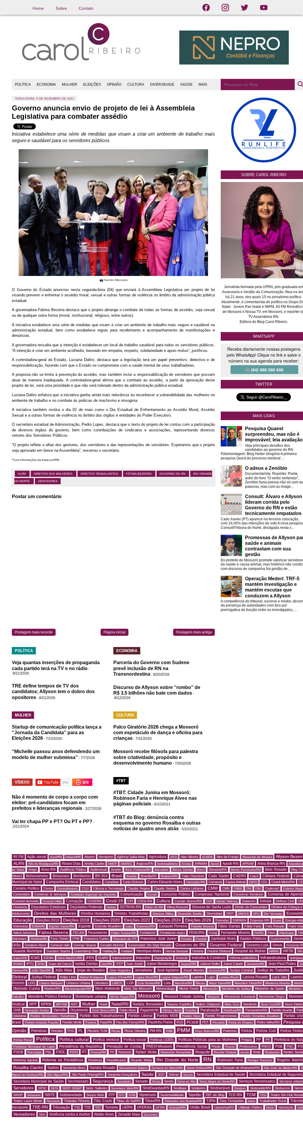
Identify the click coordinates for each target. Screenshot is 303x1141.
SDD (161, 1074)
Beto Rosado (276, 869)
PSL (48, 1052)
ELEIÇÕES (92, 84)
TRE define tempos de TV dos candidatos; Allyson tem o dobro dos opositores (53, 691)
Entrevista (20, 926)
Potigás (246, 1039)
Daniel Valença (227, 901)
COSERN (94, 901)
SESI (54, 1088)
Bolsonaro (61, 876)
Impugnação (163, 958)
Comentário (21, 894)
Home (38, 8)
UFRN (160, 1107)
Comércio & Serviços (50, 894)
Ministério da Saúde (269, 988)
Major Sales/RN (220, 983)
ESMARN (38, 926)
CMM (213, 888)
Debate (266, 901)
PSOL (60, 1052)
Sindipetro (198, 1088)
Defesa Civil (285, 901)
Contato (86, 8)
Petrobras (39, 1031)
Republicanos (116, 1060)
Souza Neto (95, 1095)
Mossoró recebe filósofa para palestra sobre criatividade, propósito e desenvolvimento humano (155, 757)
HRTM (288, 951)
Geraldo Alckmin (112, 945)
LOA (130, 983)
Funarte (186, 938)
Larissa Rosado (255, 977)
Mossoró (149, 996)
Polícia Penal (22, 1039)
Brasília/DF (149, 876)
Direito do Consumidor (251, 907)
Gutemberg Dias (86, 951)
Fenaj (213, 932)
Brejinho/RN (169, 876)
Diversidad (214, 913)
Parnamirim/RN (256, 1010)
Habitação (109, 951)
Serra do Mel (187, 1081)
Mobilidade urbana (90, 996)
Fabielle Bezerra (202, 926)
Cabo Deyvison (193, 876)
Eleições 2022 (137, 920)
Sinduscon (282, 1088)
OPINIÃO (114, 84)
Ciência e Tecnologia (108, 888)
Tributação (61, 1107)
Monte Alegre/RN (122, 996)
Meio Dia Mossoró (138, 988)
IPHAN (17, 964)
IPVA (41, 964)
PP (258, 1040)
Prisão (216, 1046)
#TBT (121, 780)
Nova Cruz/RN (271, 1004)
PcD (180, 1022)
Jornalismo (143, 970)
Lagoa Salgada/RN (175, 977)
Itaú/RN (106, 964)
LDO (31, 983)
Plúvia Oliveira (134, 1031)
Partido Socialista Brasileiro (260, 1016)
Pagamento (149, 1010)
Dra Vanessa (273, 913)
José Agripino (168, 970)
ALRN (22, 473)
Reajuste (202, 1052)
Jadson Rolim (210, 964)
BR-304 (101, 876)
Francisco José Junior (159, 939)
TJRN (210, 1101)
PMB (169, 1031)
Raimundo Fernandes (176, 1052)
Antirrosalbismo (167, 863)
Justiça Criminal (241, 970)
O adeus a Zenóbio (266, 468)
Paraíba (190, 1010)
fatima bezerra (23, 932)
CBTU (253, 882)
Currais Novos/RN (188, 901)
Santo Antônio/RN (199, 1068)
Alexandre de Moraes (257, 857)
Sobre (61, 8)
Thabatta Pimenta (77, 1101)
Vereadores (24, 1114)
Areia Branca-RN (271, 864)
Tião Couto (103, 1101)
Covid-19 (114, 900)
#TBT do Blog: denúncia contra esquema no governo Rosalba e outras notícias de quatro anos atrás (157, 823)
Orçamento (79, 1010)
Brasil (117, 875)
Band (200, 869)
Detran (111, 907)
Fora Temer (59, 938)
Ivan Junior (135, 964)
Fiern (271, 932)
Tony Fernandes (232, 1101)
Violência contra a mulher (69, 1114)
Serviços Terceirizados (257, 1081)
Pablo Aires (128, 1010)
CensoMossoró (67, 888)
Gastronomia (280, 938)
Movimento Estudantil (239, 996)
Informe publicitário (243, 958)
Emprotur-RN (259, 920)
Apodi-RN (230, 864)
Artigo (32, 869)
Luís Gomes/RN (149, 983)
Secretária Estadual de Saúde (220, 1074)
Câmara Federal (275, 876)
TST (98, 1107)
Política (45, 1039)
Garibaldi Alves (223, 939)
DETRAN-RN (130, 907)
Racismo (124, 1052)
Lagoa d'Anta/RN (120, 977)
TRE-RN (40, 1107)
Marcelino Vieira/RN (248, 983)
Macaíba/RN (183, 983)
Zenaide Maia (129, 1114)
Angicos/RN (144, 863)
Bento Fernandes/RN (246, 869)
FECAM (78, 932)
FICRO (259, 932)
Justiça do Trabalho (273, 970)
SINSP (18, 1095)
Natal (103, 1004)
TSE (87, 1107)
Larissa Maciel (229, 977)
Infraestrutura (273, 957)
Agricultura (157, 857)
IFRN (90, 958)
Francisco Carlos (96, 938)
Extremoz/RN (145, 926)
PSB (278, 1046)
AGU (173, 857)
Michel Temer (189, 988)
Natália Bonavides (148, 1004)
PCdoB (192, 1022)
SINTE (50, 1095)
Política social (134, 1040)
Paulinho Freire (160, 1022)
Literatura (101, 983)
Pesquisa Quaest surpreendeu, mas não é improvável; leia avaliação (274, 434)
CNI (248, 888)
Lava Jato (279, 977)
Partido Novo (191, 1016)
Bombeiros (82, 876)
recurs (245, 1052)
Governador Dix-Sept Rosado (150, 945)
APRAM (248, 863)
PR (267, 1039)
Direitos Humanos (95, 913)
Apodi (215, 863)
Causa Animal (235, 882)
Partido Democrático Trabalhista (52, 1016)
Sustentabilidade (172, 1095)
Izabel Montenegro (162, 964)
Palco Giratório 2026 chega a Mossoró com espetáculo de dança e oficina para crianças (157, 732)
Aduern (89, 857)
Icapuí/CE (20, 958)
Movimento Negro (272, 996)
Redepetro (272, 1052)
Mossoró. (214, 996)
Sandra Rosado (102, 1068)
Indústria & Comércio (208, 958)
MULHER (69, 84)
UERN (127, 1107)
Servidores (48, 481)
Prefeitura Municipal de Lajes (34, 1046)
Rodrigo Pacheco (260, 1060)
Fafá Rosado (274, 926)
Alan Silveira (189, 857)
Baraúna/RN (218, 869)
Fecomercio (97, 933)
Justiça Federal (43, 977)
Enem (277, 920)
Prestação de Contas (124, 1046)
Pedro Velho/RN (268, 1022)
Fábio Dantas (229, 926)
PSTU (74, 1052)
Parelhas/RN (232, 1010)
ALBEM (207, 857)
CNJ (258, 888)
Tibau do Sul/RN (128, 1101)
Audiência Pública (73, 869)
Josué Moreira (193, 970)
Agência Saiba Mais (131, 857)
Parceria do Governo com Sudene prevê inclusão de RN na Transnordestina (151, 668)
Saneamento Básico (133, 1068)
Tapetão (194, 1095)
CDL (264, 882)
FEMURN (196, 933)
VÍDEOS (22, 782)
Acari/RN (56, 857)
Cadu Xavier (218, 876)
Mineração (210, 988)
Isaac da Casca (60, 964)
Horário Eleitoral (219, 951)
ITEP (119, 964)
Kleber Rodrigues (92, 977)
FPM (75, 938)
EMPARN (239, 920)
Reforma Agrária (25, 1060)
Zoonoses (150, 1114)
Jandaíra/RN (255, 964)
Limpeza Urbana (78, 983)
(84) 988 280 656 (267, 370)
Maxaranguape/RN (78, 988)
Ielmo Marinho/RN (70, 958)
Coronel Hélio (52, 901)
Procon (230, 1046)
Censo (48, 888)
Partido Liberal (140, 1016)
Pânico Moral (172, 1010)
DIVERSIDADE (162, 84)
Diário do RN (154, 907)
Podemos (230, 1031)
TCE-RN (235, 1095)
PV (112, 1052)
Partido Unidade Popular (42, 1022)
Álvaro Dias (71, 864)
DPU (256, 913)
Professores (248, 1046)
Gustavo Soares (58, 951)
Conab (152, 894)
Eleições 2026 (198, 920)
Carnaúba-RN (195, 882)
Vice (42, 1114)
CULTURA (135, 84)
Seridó (168, 1081)
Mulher (88, 1004)
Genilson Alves (35, 945)
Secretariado (78, 1081)
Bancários (161, 869)
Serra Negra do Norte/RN (217, 1081)
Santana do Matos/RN (167, 1068)
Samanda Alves (74, 1068)
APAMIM (201, 863)
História (197, 951)
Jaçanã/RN (188, 964)
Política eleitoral (106, 1040)
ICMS (35, 958)
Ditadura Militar (163, 913)
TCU (263, 1095)
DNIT (230, 913)
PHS (70, 1031)
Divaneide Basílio (190, 913)
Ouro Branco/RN (103, 1010)
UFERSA (144, 1107)
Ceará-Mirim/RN (283, 882)
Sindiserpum (220, 1088)
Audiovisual (98, 869)
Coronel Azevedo (25, 901)
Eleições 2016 (47, 920)
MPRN (46, 1004)
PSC (290, 1046)
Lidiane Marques (50, 983)
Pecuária (218, 1022)
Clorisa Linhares (192, 888)
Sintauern (34, 1095)
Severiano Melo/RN (124, 1088)
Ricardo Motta (141, 1060)
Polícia (246, 1031)
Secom (188, 1074)
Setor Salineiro (96, 1088)
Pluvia (116, 1031)
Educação (22, 920)
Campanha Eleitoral (62, 882)
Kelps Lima (68, 977)
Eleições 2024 (167, 920)
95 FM (18, 857)
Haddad (126, 951)
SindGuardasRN (156, 1088)
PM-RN (156, 1031)
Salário (53, 1068)
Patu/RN (106, 1022)
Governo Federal (226, 944)
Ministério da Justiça (236, 988)
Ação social (36, 857)
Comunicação (131, 894)
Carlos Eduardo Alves (164, 882)
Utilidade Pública (250, 1107)
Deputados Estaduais (48, 907)
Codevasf (272, 888)
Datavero (248, 901)
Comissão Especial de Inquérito (93, 894)
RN (207, 1059)
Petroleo (57, 1031)
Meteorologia (165, 988)
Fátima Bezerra (139, 473)
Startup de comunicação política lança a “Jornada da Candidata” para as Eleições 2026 (56, 732)
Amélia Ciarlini (94, 863)
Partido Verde (72, 1022)
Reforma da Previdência (62, 1060)
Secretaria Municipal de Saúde (38, 1081)
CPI (130, 901)
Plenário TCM (97, 1031)
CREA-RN (144, 901)
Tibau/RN (152, 1101)
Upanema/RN (224, 1107)
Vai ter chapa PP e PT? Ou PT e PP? (52, 821)
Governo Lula (257, 945)
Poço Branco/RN (207, 1031)
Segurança (103, 1081)
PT (84, 1052)
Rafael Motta (146, 1052)
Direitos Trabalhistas (99, 473)
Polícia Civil (266, 1031)
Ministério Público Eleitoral (50, 996)
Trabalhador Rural (273, 1101)
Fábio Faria (252, 926)
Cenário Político (26, 888)
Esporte (84, 926)
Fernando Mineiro (235, 933)
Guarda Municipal (27, 951)
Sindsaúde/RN (260, 1088)
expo (129, 926)
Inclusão (182, 958)
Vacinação (285, 1107)
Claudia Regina (138, 888)
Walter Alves (104, 1114)
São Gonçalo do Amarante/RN (238, 1068)
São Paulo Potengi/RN (88, 1074)
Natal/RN (120, 1004)
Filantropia (287, 932)
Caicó (254, 876)
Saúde (147, 1074)
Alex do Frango (227, 857)
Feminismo (147, 932)
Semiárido (124, 1081)
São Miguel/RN (57, 1074)
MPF (33, 1004)
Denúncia (20, 907)
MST (74, 1004)
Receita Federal (225, 1052)
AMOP (112, 863)
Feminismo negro (172, 932)
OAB (17, 1010)
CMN (226, 888)
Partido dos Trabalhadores (102, 1016)
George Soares (85, 945)
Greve (277, 945)
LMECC (117, 983)
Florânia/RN (39, 938)
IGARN (103, 958)
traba (251, 1101)
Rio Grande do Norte (177, 1059)
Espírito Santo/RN (61, 926)
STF (111, 1095)
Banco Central (183, 869)
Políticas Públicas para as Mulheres (207, 1040)
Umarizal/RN (177, 1107)
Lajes (211, 977)
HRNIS (274, 951)
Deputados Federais (86, 907)
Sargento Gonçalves (123, 1074)
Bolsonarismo (37, 876)
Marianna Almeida (277, 983)
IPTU (30, 964)
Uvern (270, 1107)
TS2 (77, 1107)
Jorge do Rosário (90, 970)
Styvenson (147, 1095)
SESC (42, 1088)
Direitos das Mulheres (53, 473)
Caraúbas (112, 882)
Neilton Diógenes (208, 1004)
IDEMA (48, 958)
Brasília (132, 876)
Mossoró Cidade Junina (184, 996)
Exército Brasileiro (108, 926)
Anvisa (186, 863)
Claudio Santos (165, 888)
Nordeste (250, 1004)
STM (132, 1095)
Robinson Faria (230, 1060)
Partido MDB (167, 1016)
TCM (251, 1094)
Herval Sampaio (176, 951)
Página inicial (114, 632)
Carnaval (215, 882)
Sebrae (174, 1074)
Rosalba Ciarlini (28, 1067)
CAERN (239, 876)
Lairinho (198, 977)
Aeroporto (106, 857)
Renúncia (95, 1060)
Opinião (60, 1010)
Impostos (143, 958)
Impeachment (122, 958)
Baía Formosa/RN (137, 869)
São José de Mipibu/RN (280, 1068)
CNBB (238, 888)
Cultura (163, 900)
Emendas (222, 920)
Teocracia (53, 1101)
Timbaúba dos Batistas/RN (183, 1101)
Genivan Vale (60, 945)
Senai (156, 1081)
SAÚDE (186, 84)
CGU (85, 888)
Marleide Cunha (26, 988)
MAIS (203, 84)
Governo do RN (172, 473)
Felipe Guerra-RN (123, 932)
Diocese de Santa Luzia (211, 907)
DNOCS (243, 913)
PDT (205, 1022)
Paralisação (210, 1010)
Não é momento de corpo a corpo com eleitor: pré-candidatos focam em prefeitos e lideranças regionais (55, 802)
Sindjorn (240, 1088)
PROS (266, 1046)
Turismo (111, 1107)
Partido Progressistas (221, 1016)
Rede (257, 1052)
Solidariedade (70, 1095)
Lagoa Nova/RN (147, 977)
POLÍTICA (23, 84)
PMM (183, 1030)
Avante (116, 869)
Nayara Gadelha (179, 1004)
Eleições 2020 (107, 920)
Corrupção (74, 901)
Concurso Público (176, 894)
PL (80, 1031)
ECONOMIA (46, 84)
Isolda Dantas (86, 964)
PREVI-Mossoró (159, 1046)
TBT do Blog (214, 1095)
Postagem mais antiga (194, 632)
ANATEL (126, 863)
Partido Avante (281, 1010)
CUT (209, 901)
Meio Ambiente (107, 988)
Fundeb (201, 938)
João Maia (63, 970)
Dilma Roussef (177, 907)
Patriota (91, 1022)
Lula (167, 983)
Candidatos (91, 882)
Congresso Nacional (212, 894)
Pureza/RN (98, 1052)
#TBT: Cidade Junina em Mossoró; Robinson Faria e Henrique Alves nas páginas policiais (155, 798)
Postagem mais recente (34, 632)
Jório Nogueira (119, 970)
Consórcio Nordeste (248, 894)
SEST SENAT (72, 1088)
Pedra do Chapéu (240, 1022)
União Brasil (200, 1107)
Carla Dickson (133, 882)
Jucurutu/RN (217, 970)
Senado (141, 1081)
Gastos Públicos (253, 939)
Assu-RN (48, 869)
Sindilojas (180, 1088)
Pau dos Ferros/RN (130, 1022)
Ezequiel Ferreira (173, 926)
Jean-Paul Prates (282, 964)
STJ (121, 1095)
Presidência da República (80, 1046)
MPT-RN (61, 1004)
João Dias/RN (41, 970)
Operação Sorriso (37, 1010)
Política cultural (73, 1039)
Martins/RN (52, 988)
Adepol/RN (73, 857)
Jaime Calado (233, 964)
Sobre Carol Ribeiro (263, 175)
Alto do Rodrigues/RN (43, 863)
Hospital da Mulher (250, 951)
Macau (200, 983)
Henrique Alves (148, 951)
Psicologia (34, 1052)
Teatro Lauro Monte (27, 1101)
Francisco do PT (124, 938)
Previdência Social (191, 1046)
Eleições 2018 (76, 920)
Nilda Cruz (232, 1004)
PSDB (18, 1052)
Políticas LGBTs (162, 1039)
